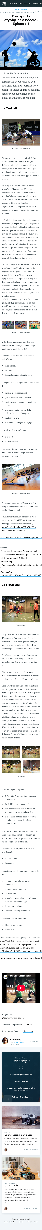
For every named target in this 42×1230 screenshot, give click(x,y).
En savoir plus (34, 1041)
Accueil (13, 4)
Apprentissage (26, 12)
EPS (17, 12)
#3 (28, 1024)
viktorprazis (28, 1031)
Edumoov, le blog (18, 1219)
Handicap (10, 12)
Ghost (36, 1222)
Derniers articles (9, 1222)
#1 (22, 1024)
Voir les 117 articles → (21, 1097)
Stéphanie (15, 1039)
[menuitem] (13, 3)
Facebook (21, 1222)
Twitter (29, 1222)
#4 (31, 1024)
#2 (25, 1024)
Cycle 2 (36, 12)
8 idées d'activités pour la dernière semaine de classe (21, 1089)
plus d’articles (19, 1042)
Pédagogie (24, 4)
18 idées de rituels (21, 1081)
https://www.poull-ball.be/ (13, 1017)
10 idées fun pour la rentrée (21, 1074)
